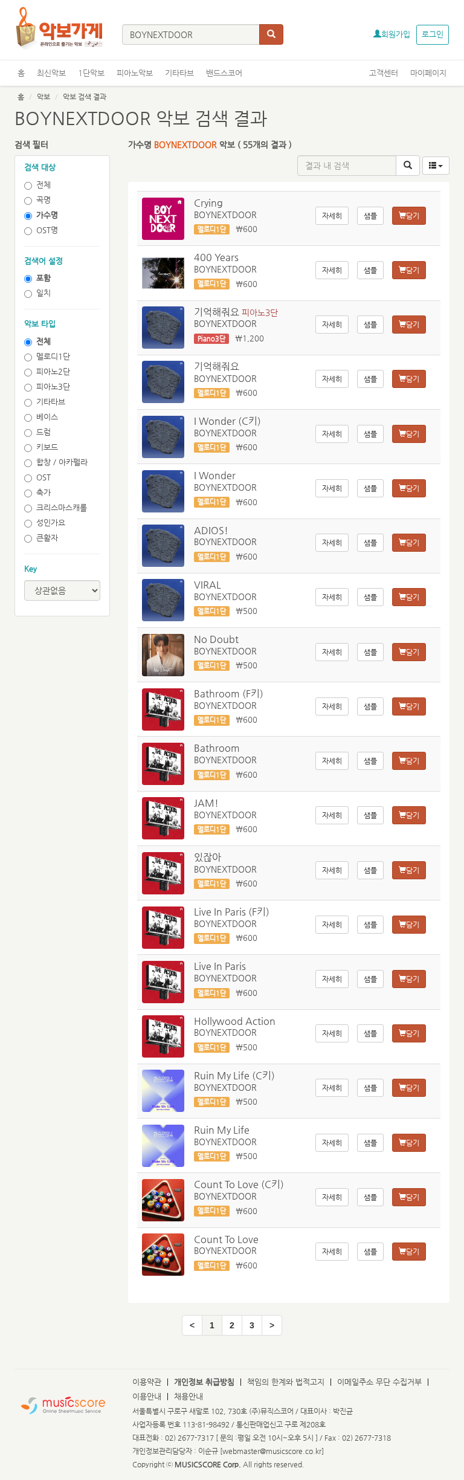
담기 (412, 216)
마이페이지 (428, 72)
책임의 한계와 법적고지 (285, 1381)
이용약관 (146, 1381)
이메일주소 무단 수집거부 (379, 1381)
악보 (43, 96)
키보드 (47, 446)
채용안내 (188, 1396)
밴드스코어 (224, 72)
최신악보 (51, 72)
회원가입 (395, 34)
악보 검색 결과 (84, 96)
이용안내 (146, 1396)
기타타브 (179, 72)
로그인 (432, 34)
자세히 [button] (332, 216)
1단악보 (91, 72)
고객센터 (383, 72)
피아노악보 (135, 72)
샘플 (370, 216)
